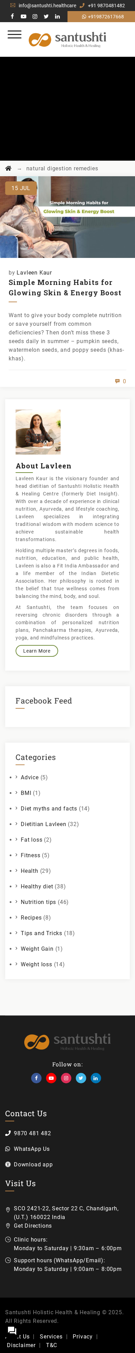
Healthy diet (37, 886)
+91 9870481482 (106, 5)
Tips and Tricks (41, 933)
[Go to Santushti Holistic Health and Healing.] (8, 168)
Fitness (30, 855)
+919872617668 (106, 16)
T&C (51, 1345)
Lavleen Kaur (34, 272)
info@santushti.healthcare (47, 5)
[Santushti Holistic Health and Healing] (68, 39)
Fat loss (31, 839)
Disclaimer (21, 1345)
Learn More (37, 651)
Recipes (31, 917)
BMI (26, 793)
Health (29, 871)
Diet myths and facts (49, 808)
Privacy (83, 1336)
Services (51, 1336)
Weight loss (36, 964)
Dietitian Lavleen (43, 824)
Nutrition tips (38, 902)
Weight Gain (37, 949)
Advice (30, 777)
